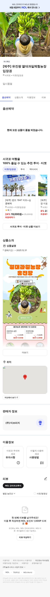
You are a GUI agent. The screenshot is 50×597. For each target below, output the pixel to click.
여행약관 (25, 563)
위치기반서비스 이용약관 (22, 560)
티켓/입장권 (10, 169)
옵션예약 (6, 97)
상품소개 (19, 97)
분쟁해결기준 (37, 563)
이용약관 (6, 560)
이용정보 (31, 97)
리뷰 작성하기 (25, 537)
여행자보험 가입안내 (10, 563)
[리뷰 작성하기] (45, 478)
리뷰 (44, 97)
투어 (23, 169)
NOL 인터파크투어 (13, 485)
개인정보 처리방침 (42, 560)
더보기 (25, 352)
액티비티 (33, 169)
